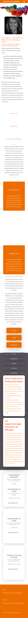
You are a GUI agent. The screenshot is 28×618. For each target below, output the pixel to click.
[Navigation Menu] (24, 1)
